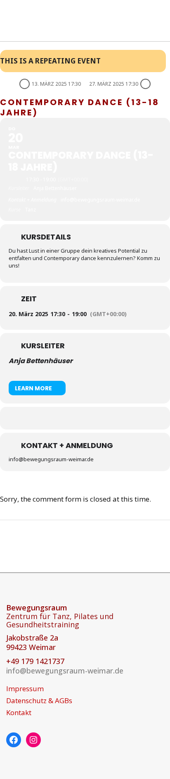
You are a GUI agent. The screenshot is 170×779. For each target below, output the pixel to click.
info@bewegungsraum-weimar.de (64, 671)
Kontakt (18, 712)
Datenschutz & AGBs (39, 700)
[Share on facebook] (75, 418)
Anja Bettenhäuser (41, 361)
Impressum (25, 688)
